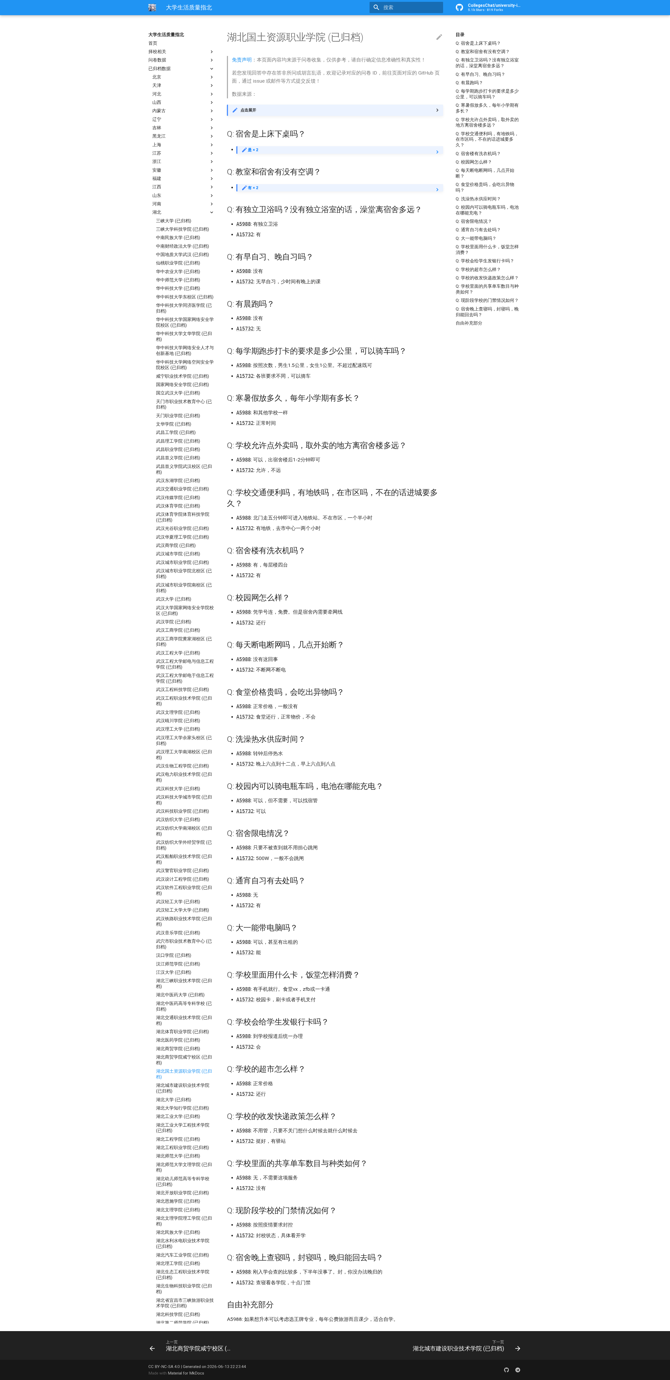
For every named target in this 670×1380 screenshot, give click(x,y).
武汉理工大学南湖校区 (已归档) (184, 754)
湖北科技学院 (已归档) (178, 1314)
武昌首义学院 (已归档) (178, 457)
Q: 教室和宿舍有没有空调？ (483, 51)
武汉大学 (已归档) (173, 599)
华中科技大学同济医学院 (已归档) (184, 308)
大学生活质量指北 (166, 34)
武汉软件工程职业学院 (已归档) (184, 890)
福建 (156, 178)
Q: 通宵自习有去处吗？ (478, 229)
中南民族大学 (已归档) (178, 237)
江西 (156, 186)
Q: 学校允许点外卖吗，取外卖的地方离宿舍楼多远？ (487, 122)
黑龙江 (159, 136)
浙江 (156, 161)
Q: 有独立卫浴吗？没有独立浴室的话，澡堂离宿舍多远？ (487, 62)
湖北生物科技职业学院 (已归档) (184, 1288)
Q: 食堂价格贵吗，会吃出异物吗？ (485, 187)
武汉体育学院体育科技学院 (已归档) (182, 517)
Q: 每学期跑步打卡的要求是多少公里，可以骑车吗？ (487, 93)
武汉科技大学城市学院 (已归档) (184, 799)
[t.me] (518, 1370)
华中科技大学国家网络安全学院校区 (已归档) (185, 322)
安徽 (156, 170)
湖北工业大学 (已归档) (178, 1116)
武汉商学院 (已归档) (176, 545)
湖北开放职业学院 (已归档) (182, 1192)
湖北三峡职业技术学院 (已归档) (184, 983)
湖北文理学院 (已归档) (178, 1209)
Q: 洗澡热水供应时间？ (478, 198)
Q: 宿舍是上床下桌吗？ (478, 43)
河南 (156, 203)
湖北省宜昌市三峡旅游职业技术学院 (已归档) (185, 1303)
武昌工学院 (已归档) (176, 432)
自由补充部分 (469, 323)
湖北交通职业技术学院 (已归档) (184, 1020)
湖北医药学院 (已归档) (178, 1040)
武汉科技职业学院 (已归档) (182, 811)
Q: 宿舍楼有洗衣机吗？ (478, 153)
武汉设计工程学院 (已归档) (182, 879)
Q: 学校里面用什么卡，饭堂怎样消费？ (487, 249)
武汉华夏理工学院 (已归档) (182, 537)
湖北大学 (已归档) (173, 1099)
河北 (156, 94)
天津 (156, 85)
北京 (156, 77)
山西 (156, 102)
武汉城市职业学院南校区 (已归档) (184, 587)
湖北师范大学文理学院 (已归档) (184, 1167)
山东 (156, 195)
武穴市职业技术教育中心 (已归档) (184, 943)
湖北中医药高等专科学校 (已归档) (184, 1006)
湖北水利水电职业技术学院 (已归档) (182, 1243)
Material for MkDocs (186, 1373)
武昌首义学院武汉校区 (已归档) (184, 469)
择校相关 (157, 51)
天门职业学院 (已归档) (178, 415)
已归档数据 (159, 68)
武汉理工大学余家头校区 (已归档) (184, 740)
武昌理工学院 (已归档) (178, 441)
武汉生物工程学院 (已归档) (182, 765)
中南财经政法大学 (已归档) (182, 246)
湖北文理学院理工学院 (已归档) (184, 1220)
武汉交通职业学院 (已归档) (182, 488)
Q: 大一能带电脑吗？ (476, 238)
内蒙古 (159, 110)
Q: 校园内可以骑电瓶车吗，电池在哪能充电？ (487, 210)
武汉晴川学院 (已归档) (178, 720)
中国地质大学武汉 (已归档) (182, 254)
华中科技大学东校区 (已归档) (185, 296)
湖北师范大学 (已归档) (178, 1155)
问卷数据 (157, 60)
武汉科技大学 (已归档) (178, 788)
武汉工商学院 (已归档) (178, 630)
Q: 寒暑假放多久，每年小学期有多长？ (487, 108)
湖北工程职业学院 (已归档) (182, 1147)
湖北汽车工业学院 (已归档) (182, 1255)
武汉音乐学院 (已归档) (178, 932)
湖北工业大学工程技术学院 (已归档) (182, 1127)
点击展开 (248, 110)
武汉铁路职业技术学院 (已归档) (184, 921)
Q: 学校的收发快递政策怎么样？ (487, 277)
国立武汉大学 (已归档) (178, 392)
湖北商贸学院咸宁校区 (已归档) (184, 1059)
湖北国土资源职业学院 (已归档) (184, 1073)
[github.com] (506, 1370)
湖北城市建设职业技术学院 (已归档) (182, 1088)
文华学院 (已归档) (173, 424)
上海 (156, 144)
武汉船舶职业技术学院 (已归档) (184, 859)
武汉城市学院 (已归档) (178, 553)
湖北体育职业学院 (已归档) (182, 1031)
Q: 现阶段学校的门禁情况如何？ (487, 300)
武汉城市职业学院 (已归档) (182, 562)
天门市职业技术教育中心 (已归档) (184, 404)
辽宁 (156, 119)
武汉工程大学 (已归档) (178, 652)
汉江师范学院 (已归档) (178, 963)
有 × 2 (253, 187)
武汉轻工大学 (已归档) (178, 901)
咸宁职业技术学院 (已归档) (182, 376)
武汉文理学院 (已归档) (178, 712)
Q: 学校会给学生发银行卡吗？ (485, 260)
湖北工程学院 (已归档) (178, 1139)
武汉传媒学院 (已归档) (178, 497)
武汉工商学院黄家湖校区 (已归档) (184, 641)
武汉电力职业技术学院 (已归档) (184, 777)
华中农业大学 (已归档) (178, 271)
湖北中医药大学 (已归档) (180, 994)
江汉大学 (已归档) (173, 972)
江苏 (156, 153)
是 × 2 (253, 150)
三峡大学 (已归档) (173, 220)
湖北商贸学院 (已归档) (178, 1048)
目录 (460, 34)
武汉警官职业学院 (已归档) (182, 870)
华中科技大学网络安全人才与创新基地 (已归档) (185, 350)
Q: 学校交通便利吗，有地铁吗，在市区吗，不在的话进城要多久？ (487, 139)
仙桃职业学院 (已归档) (178, 262)
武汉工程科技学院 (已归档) (182, 689)
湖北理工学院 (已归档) (178, 1263)
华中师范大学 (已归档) (178, 279)
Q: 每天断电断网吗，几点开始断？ (485, 173)
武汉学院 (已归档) (173, 621)
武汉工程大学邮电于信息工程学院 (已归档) (185, 678)
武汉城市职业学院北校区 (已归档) (184, 573)
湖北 (156, 212)
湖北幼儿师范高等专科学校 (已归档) (182, 1181)
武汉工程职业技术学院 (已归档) (184, 700)
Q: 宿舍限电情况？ (474, 221)
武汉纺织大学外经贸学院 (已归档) (184, 845)
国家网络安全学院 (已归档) (182, 384)
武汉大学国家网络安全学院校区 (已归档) (185, 610)
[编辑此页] (439, 37)
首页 (152, 43)
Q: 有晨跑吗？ (469, 82)
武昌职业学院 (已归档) (178, 449)
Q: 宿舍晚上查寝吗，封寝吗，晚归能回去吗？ (487, 311)
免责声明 (242, 60)
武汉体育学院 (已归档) (178, 505)
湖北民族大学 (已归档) (178, 1232)
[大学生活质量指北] (152, 7)
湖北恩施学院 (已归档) (178, 1201)
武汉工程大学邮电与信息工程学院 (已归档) (185, 664)
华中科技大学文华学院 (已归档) (184, 336)
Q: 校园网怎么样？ (474, 162)
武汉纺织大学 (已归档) (178, 819)
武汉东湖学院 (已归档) (178, 480)
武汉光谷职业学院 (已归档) (182, 528)
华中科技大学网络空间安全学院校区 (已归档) (185, 364)
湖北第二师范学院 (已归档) (182, 1322)
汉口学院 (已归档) (173, 955)
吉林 (156, 127)
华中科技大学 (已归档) (178, 288)
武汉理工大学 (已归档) (178, 729)
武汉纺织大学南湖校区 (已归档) (184, 830)
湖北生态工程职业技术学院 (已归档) (182, 1274)
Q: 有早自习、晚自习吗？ (480, 74)
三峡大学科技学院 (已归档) (182, 229)
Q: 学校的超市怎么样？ (478, 269)
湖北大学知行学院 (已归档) (182, 1108)
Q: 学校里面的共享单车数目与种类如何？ (487, 289)
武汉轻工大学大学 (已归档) (182, 910)
